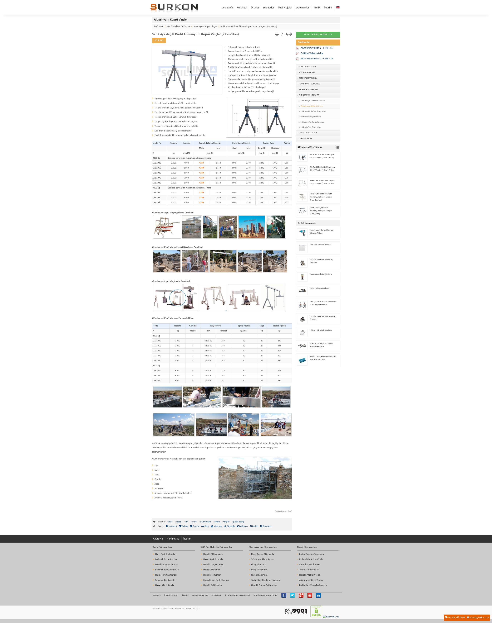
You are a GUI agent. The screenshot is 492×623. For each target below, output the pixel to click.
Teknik (316, 7)
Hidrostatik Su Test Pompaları (313, 111)
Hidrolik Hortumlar (212, 575)
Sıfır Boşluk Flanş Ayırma (262, 559)
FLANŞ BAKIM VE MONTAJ (309, 84)
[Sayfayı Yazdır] (277, 34)
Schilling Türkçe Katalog (312, 53)
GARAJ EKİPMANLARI (308, 133)
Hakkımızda (173, 538)
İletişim (328, 7)
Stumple (230, 526)
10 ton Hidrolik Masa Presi (321, 330)
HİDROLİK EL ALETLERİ (308, 90)
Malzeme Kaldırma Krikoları (313, 122)
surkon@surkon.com (479, 617)
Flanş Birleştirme (259, 570)
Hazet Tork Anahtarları (165, 554)
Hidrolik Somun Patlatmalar (264, 585)
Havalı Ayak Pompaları (213, 559)
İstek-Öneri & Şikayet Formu (265, 595)
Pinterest (266, 526)
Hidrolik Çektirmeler (212, 585)
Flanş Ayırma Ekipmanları (263, 547)
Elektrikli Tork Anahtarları (167, 570)
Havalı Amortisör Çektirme (321, 274)
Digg (206, 526)
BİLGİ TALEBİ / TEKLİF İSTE (318, 34)
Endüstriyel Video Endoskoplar (313, 585)
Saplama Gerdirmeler (165, 580)
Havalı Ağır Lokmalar (165, 585)
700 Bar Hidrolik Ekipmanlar (216, 547)
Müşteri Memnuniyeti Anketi (237, 595)
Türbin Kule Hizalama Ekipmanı (265, 580)
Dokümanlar (302, 7)
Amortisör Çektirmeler (309, 565)
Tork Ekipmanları (162, 547)
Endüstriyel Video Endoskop (313, 101)
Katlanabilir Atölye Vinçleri (311, 559)
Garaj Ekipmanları (307, 547)
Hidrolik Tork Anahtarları (166, 565)
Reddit (255, 526)
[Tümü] (338, 148)
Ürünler (255, 7)
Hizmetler (268, 7)
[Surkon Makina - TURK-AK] (296, 617)
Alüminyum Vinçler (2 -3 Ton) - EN (317, 48)
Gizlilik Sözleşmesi (200, 595)
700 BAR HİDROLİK (307, 73)
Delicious (243, 526)
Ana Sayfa (227, 7)
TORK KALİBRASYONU (308, 78)
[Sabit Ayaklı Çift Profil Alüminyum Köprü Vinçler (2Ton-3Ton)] (187, 94)
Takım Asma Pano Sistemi (320, 245)
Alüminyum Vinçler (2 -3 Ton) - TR (317, 59)
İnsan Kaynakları (171, 595)
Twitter (184, 526)
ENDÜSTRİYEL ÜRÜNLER (178, 27)
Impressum (216, 595)
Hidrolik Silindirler (211, 570)
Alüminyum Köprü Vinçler (205, 27)
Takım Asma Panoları (309, 570)
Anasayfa (158, 538)
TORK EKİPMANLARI (307, 67)
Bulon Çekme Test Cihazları (216, 580)
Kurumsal (242, 7)
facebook (172, 526)
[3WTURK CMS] (331, 617)
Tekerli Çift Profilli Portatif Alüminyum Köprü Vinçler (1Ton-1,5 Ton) (321, 197)
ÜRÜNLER (159, 27)
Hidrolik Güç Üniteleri (213, 565)
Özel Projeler (285, 7)
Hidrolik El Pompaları (213, 554)
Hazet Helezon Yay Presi (319, 288)
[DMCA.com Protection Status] (316, 617)
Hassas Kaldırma (259, 575)
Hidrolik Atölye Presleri (311, 117)
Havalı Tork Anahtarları (166, 575)
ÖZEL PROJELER (305, 139)
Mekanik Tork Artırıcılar (166, 559)
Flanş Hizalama (258, 565)
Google (195, 526)
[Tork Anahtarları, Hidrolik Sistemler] (174, 12)
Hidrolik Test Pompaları (311, 127)
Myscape (217, 526)
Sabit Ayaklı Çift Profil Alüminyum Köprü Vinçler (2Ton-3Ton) (249, 27)
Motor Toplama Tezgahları (311, 554)
